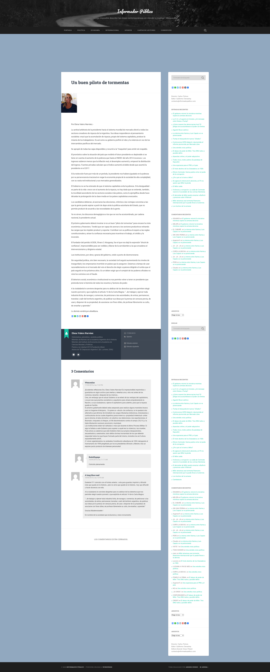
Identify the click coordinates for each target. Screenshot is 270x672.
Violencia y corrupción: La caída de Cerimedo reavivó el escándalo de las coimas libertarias (189, 191)
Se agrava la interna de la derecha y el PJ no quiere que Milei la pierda (188, 182)
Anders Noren (192, 667)
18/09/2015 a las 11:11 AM (98, 460)
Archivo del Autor (74, 355)
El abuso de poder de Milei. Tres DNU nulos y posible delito (188, 578)
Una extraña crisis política (182, 148)
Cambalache (177, 480)
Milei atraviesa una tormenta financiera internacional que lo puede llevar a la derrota (188, 202)
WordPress (107, 667)
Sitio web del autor (78, 355)
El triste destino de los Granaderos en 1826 (188, 169)
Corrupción (166, 30)
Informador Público (135, 11)
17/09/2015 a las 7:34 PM (94, 385)
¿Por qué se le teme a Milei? (183, 177)
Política (81, 30)
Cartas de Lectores (146, 30)
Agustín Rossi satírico (180, 130)
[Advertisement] (135, 50)
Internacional (112, 30)
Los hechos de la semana (182, 206)
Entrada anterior (132, 343)
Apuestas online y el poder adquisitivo (186, 156)
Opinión (128, 30)
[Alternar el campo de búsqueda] (205, 30)
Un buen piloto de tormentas (100, 82)
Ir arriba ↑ (204, 667)
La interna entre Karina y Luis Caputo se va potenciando (188, 231)
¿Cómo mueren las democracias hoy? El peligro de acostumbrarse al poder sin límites (189, 125)
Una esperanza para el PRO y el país (185, 165)
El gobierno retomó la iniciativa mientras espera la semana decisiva (187, 115)
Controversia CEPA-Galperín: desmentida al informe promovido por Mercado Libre (188, 143)
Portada (68, 30)
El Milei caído (177, 186)
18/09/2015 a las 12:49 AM (94, 478)
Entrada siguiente (133, 346)
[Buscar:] (188, 77)
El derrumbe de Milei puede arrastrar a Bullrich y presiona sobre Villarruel (189, 196)
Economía (95, 30)
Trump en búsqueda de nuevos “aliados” (187, 139)
